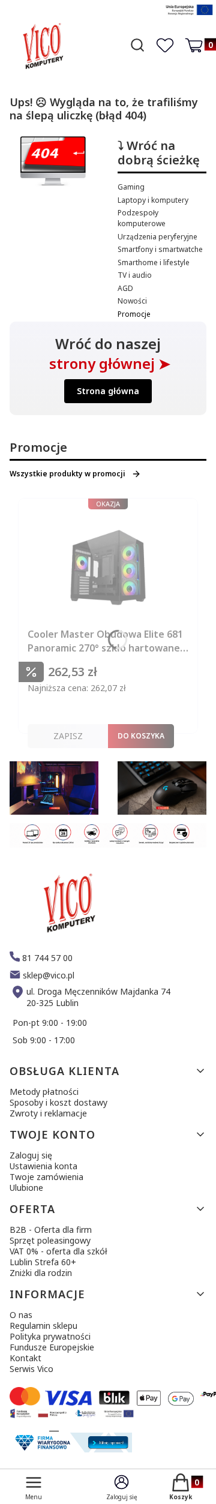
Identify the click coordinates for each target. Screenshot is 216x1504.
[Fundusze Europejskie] (189, 16)
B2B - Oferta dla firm (51, 1229)
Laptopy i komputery (153, 200)
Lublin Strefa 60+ (43, 1262)
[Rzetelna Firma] (72, 1449)
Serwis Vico (31, 1368)
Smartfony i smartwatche (160, 249)
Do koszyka (141, 736)
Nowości (132, 301)
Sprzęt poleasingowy (50, 1240)
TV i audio (135, 275)
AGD (125, 288)
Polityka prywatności (50, 1336)
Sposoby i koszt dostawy (58, 1102)
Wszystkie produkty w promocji (67, 474)
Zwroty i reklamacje (48, 1113)
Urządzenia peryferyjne (157, 237)
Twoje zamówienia (46, 1176)
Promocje (134, 314)
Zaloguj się (31, 1155)
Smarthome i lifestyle (154, 262)
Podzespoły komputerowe (142, 218)
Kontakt (25, 1358)
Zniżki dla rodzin (41, 1272)
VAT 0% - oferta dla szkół (58, 1251)
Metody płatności (44, 1091)
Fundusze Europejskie (52, 1347)
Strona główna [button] (108, 391)
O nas (21, 1314)
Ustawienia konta (43, 1166)
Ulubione (26, 1187)
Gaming (131, 187)
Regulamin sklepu (43, 1325)
